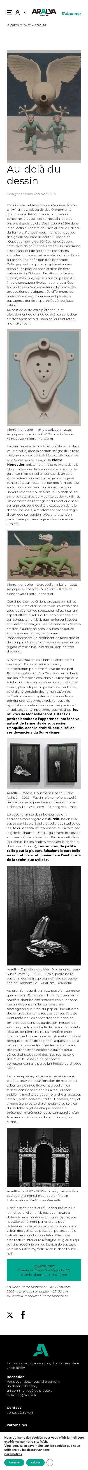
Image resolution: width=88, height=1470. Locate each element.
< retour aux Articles (26, 25)
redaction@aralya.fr (21, 1395)
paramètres (13, 1454)
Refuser (35, 1462)
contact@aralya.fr (20, 1412)
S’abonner (71, 14)
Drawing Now (44, 1266)
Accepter (14, 1462)
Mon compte (19, 13)
